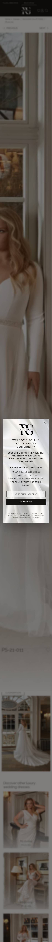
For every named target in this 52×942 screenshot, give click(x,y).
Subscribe (26, 501)
